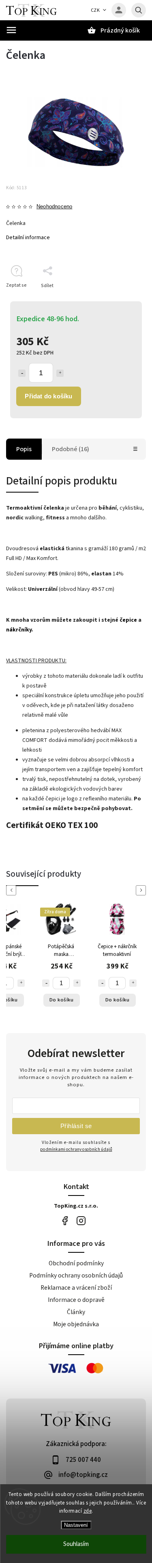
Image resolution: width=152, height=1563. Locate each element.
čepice (128, 620)
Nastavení (76, 1525)
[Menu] (11, 30)
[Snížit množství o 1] (22, 373)
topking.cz (81, 1221)
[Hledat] (138, 10)
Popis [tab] (24, 449)
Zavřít (121, 299)
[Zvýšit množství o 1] (60, 373)
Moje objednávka (76, 1324)
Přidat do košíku (48, 396)
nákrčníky (19, 630)
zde (87, 1511)
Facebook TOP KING (65, 1221)
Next (142, 890)
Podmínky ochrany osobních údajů (76, 1275)
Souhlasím (76, 1544)
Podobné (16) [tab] (70, 449)
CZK (95, 10)
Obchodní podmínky (76, 1263)
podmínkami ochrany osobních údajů (76, 1149)
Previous (12, 890)
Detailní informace (28, 237)
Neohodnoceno (54, 207)
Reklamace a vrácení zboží (76, 1287)
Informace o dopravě (76, 1299)
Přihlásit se (76, 1125)
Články (76, 1312)
